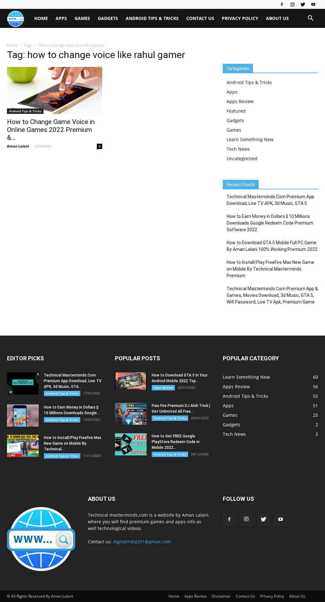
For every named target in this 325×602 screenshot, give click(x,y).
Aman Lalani (18, 146)
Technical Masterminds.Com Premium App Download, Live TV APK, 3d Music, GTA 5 (270, 200)
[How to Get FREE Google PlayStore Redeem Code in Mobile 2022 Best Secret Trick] (131, 444)
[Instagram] (292, 4)
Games (82, 18)
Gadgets (108, 18)
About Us (277, 18)
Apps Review (240, 101)
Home (41, 18)
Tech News (238, 149)
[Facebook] (282, 4)
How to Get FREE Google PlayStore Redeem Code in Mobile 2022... (176, 442)
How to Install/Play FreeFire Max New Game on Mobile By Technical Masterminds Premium (270, 269)
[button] (310, 19)
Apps (61, 18)
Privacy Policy (240, 18)
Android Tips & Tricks (152, 18)
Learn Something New (250, 139)
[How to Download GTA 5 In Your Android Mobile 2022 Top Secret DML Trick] (131, 381)
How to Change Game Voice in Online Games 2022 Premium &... (51, 129)
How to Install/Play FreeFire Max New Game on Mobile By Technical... (72, 443)
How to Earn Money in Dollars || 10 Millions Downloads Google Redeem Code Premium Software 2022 (270, 223)
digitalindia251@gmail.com (142, 542)
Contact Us (200, 18)
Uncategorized (242, 158)
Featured (236, 111)
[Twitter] (303, 4)
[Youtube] (313, 4)
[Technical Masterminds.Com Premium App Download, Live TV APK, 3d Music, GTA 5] (23, 383)
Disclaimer (221, 596)
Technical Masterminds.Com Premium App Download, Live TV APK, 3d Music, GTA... (73, 381)
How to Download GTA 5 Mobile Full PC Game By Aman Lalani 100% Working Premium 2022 (272, 246)
